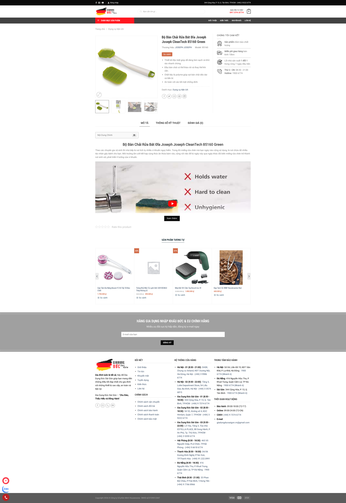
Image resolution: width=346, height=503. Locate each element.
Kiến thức (224, 20)
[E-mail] (99, 2)
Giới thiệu (142, 367)
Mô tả (145, 122)
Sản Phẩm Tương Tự (173, 239)
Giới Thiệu (212, 20)
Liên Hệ (248, 20)
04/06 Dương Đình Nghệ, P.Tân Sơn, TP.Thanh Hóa (192, 455)
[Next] (152, 67)
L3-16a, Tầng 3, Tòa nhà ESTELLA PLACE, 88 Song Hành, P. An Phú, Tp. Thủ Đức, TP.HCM (193, 429)
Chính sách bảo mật (147, 419)
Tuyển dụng (143, 380)
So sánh (167, 54)
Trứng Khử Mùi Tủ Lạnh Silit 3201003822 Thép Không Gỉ (151, 289)
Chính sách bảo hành (147, 410)
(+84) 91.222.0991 (201, 458)
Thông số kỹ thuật (168, 122)
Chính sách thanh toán (148, 414)
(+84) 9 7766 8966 (186, 484)
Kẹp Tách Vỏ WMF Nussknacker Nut (228, 288)
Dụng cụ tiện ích (116, 29)
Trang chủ (100, 29)
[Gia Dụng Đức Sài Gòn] (106, 11)
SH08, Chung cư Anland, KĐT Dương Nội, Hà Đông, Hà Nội (193, 370)
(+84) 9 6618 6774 (194, 447)
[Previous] (100, 67)
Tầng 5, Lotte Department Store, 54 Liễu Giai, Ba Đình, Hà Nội (193, 385)
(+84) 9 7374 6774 (200, 403)
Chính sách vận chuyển (148, 402)
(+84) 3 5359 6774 (186, 436)
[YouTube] (103, 2)
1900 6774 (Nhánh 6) (234, 385)
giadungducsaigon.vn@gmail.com (233, 422)
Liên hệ (140, 388)
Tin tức (140, 371)
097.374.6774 (237, 12)
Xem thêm (172, 218)
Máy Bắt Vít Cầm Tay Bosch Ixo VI (188, 288)
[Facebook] (96, 2)
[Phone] (6, 497)
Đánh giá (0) (195, 122)
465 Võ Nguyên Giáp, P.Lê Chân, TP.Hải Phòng (192, 444)
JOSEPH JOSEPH (183, 47)
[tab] (144, 123)
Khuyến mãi (143, 375)
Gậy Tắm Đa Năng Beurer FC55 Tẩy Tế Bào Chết (113, 289)
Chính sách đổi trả (146, 406)
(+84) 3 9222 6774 (244, 3)
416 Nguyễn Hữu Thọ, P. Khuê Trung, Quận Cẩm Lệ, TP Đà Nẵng (192, 466)
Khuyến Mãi (237, 20)
